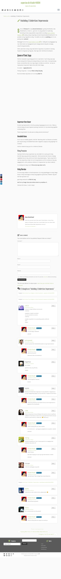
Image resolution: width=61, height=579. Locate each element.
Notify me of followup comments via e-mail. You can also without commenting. (38, 276)
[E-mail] (3, 10)
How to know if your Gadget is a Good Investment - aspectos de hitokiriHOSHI (38, 293)
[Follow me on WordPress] (13, 10)
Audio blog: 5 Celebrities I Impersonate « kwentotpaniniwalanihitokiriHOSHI (38, 482)
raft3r (27, 306)
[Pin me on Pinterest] (18, 10)
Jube (26, 410)
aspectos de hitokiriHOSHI (30, 2)
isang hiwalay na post (34, 42)
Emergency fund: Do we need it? (47, 534)
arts (9, 16)
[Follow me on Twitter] (5, 10)
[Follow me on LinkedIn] (20, 10)
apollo (27, 489)
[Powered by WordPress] (39, 553)
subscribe (45, 276)
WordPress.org (43, 549)
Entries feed (43, 545)
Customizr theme (34, 555)
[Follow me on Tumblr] (11, 10)
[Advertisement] (37, 86)
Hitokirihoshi (31, 328)
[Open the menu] (58, 10)
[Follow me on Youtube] (15, 10)
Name (19, 258)
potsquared (28, 340)
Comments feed (44, 547)
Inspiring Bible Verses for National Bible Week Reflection (33, 532)
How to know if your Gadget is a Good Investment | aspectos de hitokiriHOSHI (38, 299)
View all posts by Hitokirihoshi (30, 226)
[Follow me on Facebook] (8, 10)
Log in (42, 543)
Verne (27, 508)
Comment (19, 241)
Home (5, 16)
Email (18, 264)
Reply (53, 305)
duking (27, 438)
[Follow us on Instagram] (23, 10)
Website (19, 270)
